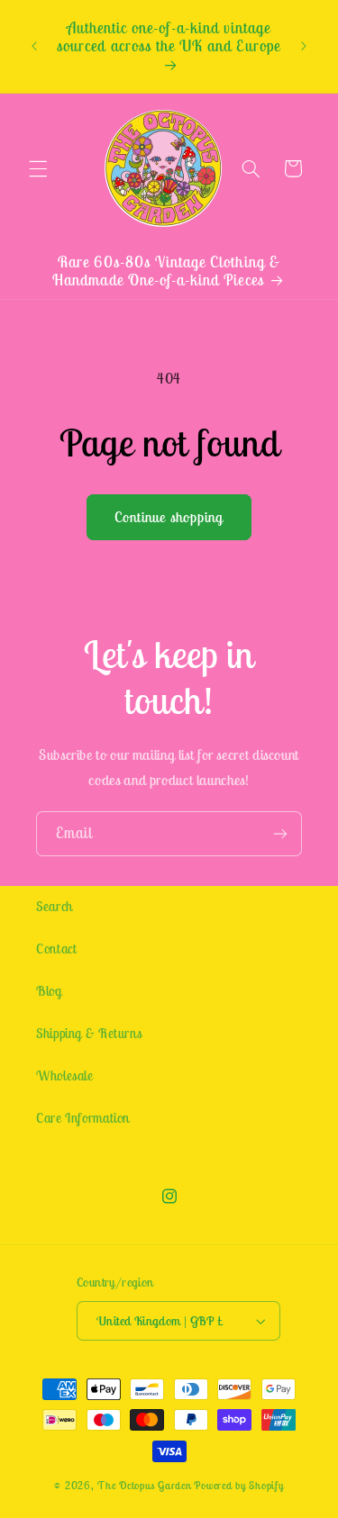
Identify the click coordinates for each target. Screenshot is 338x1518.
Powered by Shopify (238, 1485)
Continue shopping (169, 517)
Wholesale (65, 1075)
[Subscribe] (280, 833)
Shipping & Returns (89, 1033)
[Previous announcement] (34, 47)
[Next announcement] (304, 47)
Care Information (83, 1117)
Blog (49, 990)
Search (54, 906)
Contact (56, 948)
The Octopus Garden (144, 1485)
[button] (38, 168)
